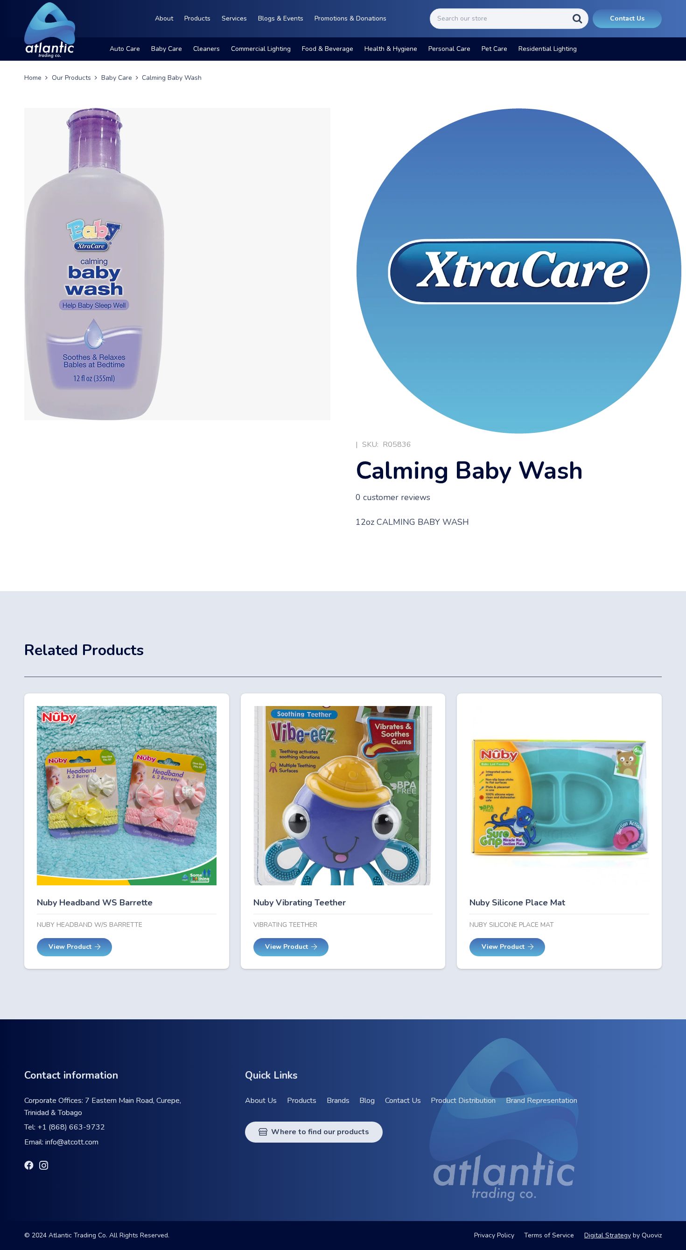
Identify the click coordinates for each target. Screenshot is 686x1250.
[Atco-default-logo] (49, 30)
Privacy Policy (494, 1235)
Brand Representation (541, 1100)
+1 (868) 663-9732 (71, 1127)
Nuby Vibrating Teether (299, 902)
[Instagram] (43, 1166)
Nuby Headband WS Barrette (95, 902)
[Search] (577, 18)
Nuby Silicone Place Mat (517, 902)
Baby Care (116, 77)
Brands (338, 1100)
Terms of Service (549, 1235)
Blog (367, 1100)
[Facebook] (29, 1165)
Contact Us (403, 1100)
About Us (261, 1100)
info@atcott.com (71, 1142)
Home (33, 77)
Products (301, 1100)
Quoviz (652, 1235)
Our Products (71, 77)
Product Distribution (463, 1100)
